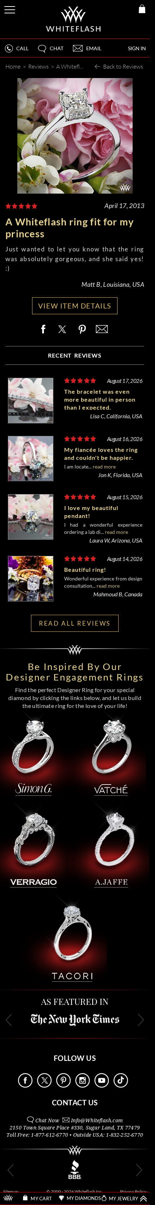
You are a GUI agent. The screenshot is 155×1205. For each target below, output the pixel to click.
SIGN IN (137, 48)
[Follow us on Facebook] (25, 1086)
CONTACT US (75, 1102)
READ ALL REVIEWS (75, 623)
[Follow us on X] (44, 1086)
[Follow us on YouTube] (101, 1086)
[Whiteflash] (73, 19)
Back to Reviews (123, 66)
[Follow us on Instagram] (82, 1086)
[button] (50, 51)
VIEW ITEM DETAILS (74, 306)
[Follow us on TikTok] (121, 1086)
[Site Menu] (10, 8)
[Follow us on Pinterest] (63, 1086)
